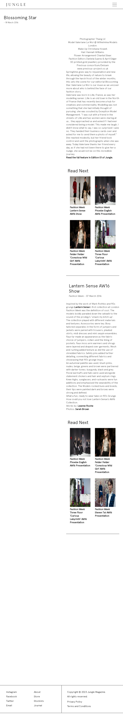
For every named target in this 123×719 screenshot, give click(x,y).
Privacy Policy (74, 701)
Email (9, 705)
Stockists (39, 701)
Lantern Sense (82, 307)
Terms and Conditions (79, 706)
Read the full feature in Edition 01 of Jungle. (89, 157)
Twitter (10, 701)
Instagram (11, 692)
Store (37, 696)
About (37, 692)
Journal (38, 705)
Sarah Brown (82, 409)
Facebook (11, 696)
